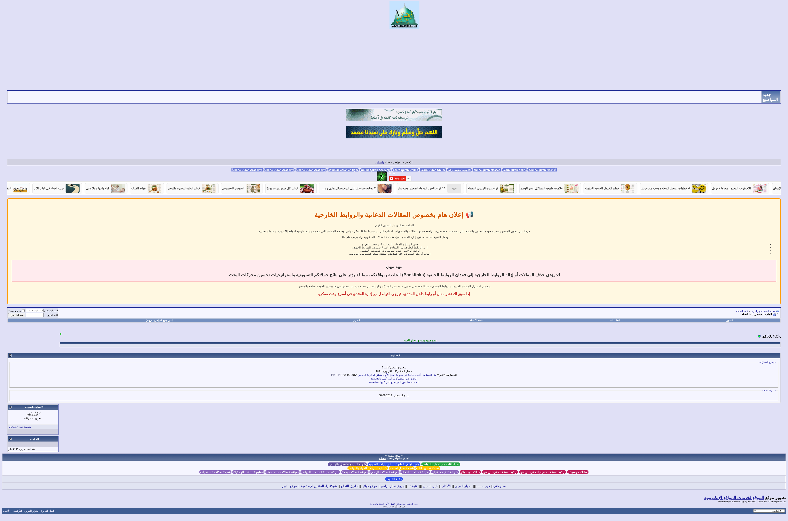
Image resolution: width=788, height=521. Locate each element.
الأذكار (446, 486)
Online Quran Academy (279, 169)
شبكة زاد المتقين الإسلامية (319, 486)
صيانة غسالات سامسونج (282, 472)
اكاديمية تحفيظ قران (459, 169)
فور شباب (483, 486)
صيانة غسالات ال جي (384, 472)
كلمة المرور (52, 315)
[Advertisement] (394, 59)
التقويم (356, 320)
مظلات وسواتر (578, 472)
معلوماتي (499, 486)
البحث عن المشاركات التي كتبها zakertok (394, 378)
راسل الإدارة (48, 510)
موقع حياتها (369, 486)
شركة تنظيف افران (445, 472)
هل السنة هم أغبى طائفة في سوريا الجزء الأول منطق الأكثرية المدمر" (396, 374)
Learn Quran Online (405, 169)
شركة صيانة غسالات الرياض (320, 472)
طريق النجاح (349, 486)
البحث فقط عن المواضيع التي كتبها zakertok (394, 382)
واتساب (380, 162)
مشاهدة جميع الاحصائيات (20, 427)
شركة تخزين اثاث (427, 468)
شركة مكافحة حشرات (215, 472)
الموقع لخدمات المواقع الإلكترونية (734, 497)
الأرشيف (17, 510)
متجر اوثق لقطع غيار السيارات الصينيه (394, 464)
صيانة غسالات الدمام (415, 472)
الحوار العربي (463, 486)
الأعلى (6, 510)
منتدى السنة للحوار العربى (763, 311)
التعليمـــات (615, 320)
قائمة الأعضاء (742, 311)
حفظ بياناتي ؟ (14, 311)
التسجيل (729, 320)
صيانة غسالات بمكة (355, 472)
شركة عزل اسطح (402, 468)
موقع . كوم (289, 486)
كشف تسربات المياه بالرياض (367, 468)
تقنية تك (413, 486)
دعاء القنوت (394, 479)
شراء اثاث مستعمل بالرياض (440, 464)
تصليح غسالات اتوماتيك (248, 472)
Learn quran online (515, 169)
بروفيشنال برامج (392, 486)
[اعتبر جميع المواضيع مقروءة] (159, 320)
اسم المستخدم (51, 310)
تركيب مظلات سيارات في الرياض (542, 472)
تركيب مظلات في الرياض (500, 472)
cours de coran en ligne (343, 169)
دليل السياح (430, 486)
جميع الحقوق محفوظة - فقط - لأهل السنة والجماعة (394, 504)
